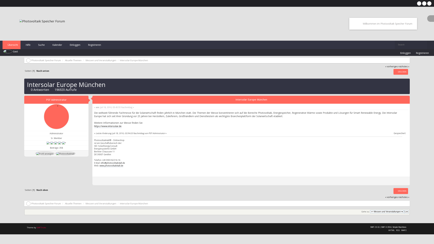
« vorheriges (391, 66)
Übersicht (12, 44)
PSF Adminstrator (56, 99)
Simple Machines (399, 227)
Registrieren (94, 44)
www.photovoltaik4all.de (111, 165)
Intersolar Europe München (251, 99)
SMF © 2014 (386, 227)
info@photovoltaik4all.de (113, 162)
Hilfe (28, 44)
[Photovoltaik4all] (65, 153)
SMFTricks (41, 227)
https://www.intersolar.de (108, 126)
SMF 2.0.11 (375, 227)
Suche (41, 44)
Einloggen (74, 44)
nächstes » (403, 66)
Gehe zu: (365, 211)
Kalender (57, 44)
